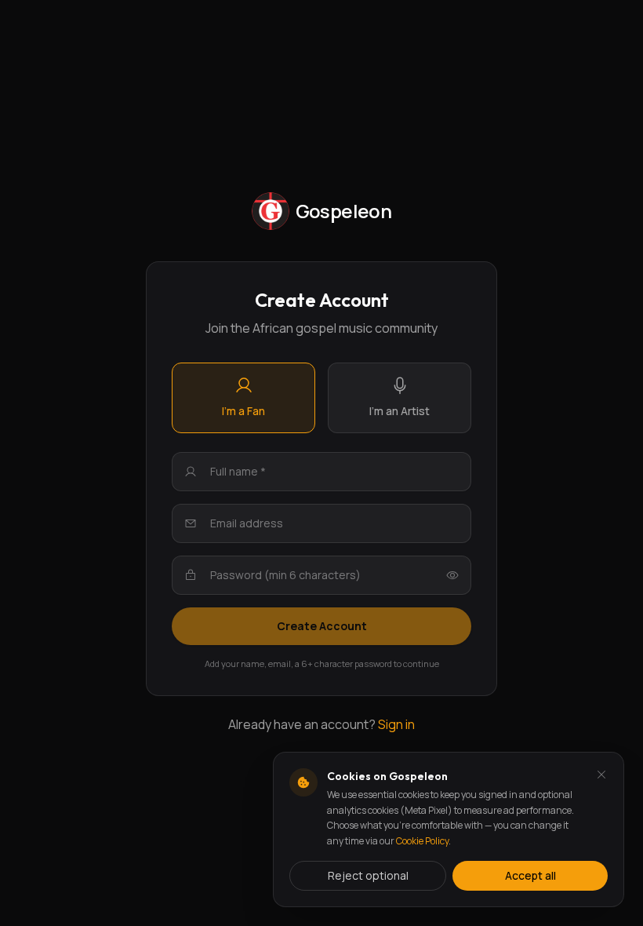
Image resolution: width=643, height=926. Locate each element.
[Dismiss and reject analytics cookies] (601, 774)
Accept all (530, 875)
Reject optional (368, 875)
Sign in (396, 724)
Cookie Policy (422, 841)
